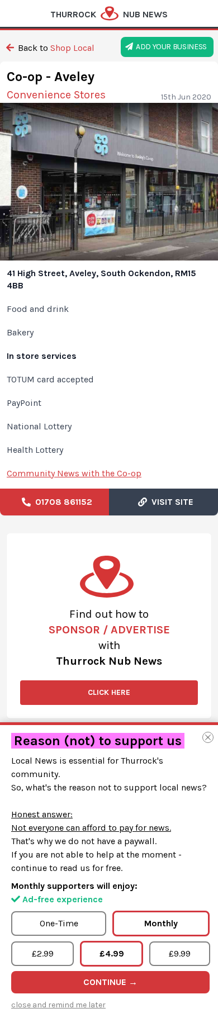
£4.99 (111, 953)
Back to (55, 47)
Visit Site (170, 501)
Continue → (110, 982)
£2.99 (43, 953)
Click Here (109, 692)
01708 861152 (61, 501)
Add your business (170, 46)
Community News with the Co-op (74, 473)
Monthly (161, 923)
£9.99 (180, 953)
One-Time (59, 923)
